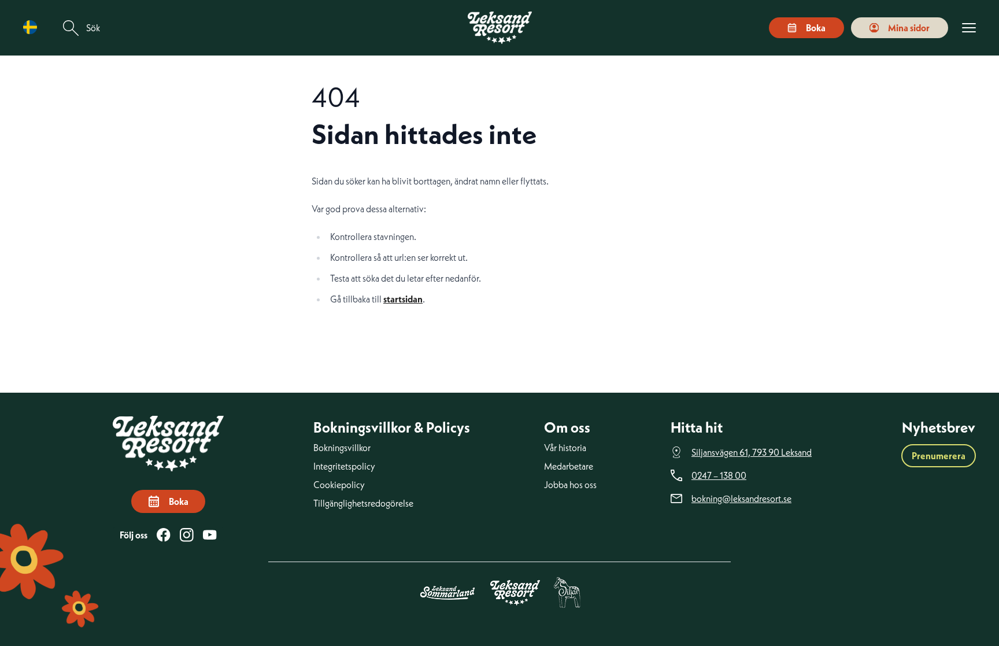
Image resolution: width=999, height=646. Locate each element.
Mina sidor (909, 28)
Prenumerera (938, 456)
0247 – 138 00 (718, 475)
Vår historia (565, 447)
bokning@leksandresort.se (741, 498)
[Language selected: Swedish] (33, 27)
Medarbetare (568, 466)
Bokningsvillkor (342, 447)
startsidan (403, 299)
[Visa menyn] (969, 28)
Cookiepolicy (339, 484)
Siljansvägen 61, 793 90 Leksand (751, 452)
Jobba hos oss (570, 484)
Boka (816, 28)
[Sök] (71, 28)
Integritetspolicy (344, 466)
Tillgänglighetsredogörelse (363, 503)
